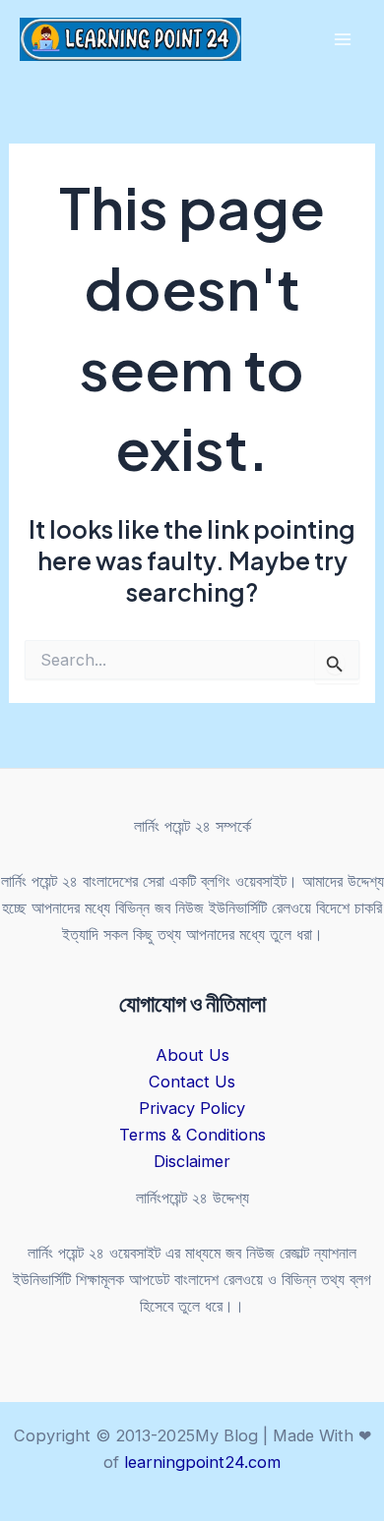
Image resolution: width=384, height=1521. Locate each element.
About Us (192, 1055)
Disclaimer (192, 1161)
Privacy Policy (192, 1108)
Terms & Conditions (192, 1134)
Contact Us (192, 1081)
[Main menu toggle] (342, 40)
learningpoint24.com (202, 1462)
